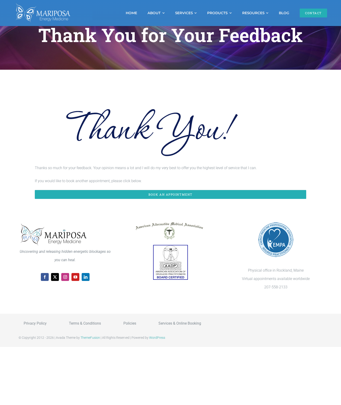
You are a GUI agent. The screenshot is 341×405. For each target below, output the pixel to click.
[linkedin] (86, 277)
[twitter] (55, 277)
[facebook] (45, 277)
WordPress (157, 337)
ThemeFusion (90, 337)
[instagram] (65, 277)
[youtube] (75, 277)
